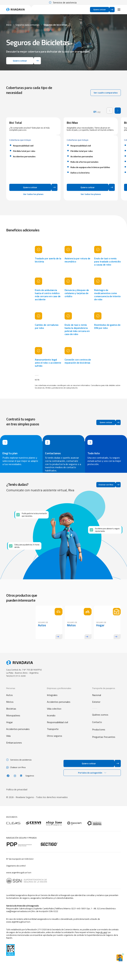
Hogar (9, 722)
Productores (98, 729)
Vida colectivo (54, 708)
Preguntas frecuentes (103, 737)
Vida (8, 735)
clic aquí (103, 932)
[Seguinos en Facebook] (8, 776)
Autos (9, 695)
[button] (92, 772)
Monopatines (13, 715)
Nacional (96, 695)
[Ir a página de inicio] (15, 9)
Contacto (97, 722)
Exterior (96, 701)
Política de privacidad (16, 789)
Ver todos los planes (33, 194)
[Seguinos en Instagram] (15, 776)
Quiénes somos (100, 714)
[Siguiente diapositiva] (118, 110)
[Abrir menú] (119, 9)
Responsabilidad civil (57, 722)
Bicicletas (11, 708)
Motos (9, 701)
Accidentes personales (18, 729)
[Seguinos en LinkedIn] (21, 775)
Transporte (53, 729)
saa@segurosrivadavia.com (18, 911)
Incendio (51, 715)
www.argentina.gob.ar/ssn (18, 872)
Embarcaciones (14, 742)
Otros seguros (54, 735)
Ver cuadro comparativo (106, 93)
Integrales (52, 695)
